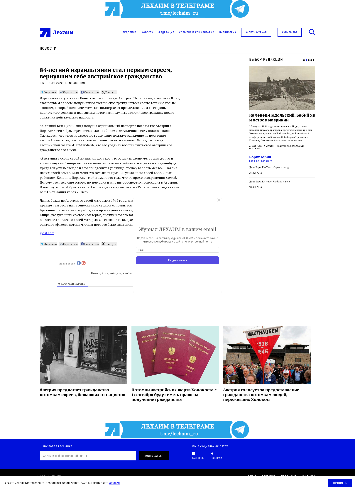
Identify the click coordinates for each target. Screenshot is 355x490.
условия (114, 483)
